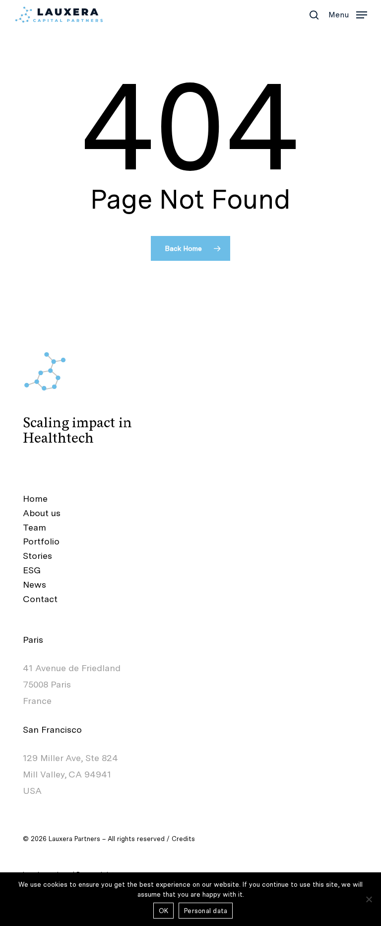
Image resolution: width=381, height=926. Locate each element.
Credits (183, 839)
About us (42, 513)
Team (34, 527)
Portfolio (41, 541)
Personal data (205, 911)
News (34, 584)
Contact (40, 599)
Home (35, 498)
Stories (37, 555)
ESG (32, 570)
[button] (347, 13)
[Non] (369, 899)
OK (164, 911)
